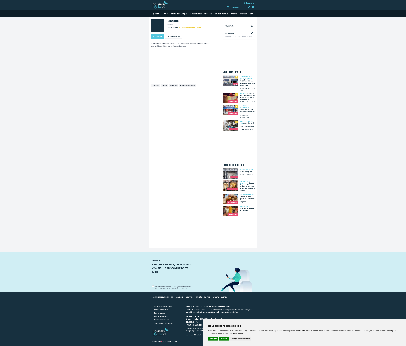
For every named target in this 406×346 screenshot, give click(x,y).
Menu (157, 14)
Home (166, 14)
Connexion (235, 7)
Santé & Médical (221, 14)
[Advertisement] (185, 103)
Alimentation (155, 85)
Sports (234, 14)
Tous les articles (159, 313)
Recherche (250, 3)
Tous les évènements (161, 316)
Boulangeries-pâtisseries (187, 85)
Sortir (224, 297)
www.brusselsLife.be (193, 335)
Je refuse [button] (223, 338)
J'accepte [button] (213, 338)
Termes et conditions (161, 310)
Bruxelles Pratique (179, 14)
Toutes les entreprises (161, 320)
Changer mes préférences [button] (240, 338)
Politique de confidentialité (163, 306)
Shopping (208, 14)
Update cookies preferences (163, 323)
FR (228, 7)
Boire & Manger (195, 14)
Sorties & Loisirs (246, 14)
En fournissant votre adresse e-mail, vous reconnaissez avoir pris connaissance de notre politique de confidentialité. (173, 287)
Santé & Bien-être (203, 297)
